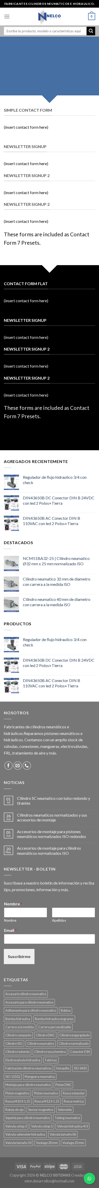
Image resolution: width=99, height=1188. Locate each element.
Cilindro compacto (18, 1035)
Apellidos (59, 920)
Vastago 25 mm (73, 1143)
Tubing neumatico (67, 1118)
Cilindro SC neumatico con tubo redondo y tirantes (53, 800)
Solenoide (65, 1110)
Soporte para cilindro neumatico (27, 1118)
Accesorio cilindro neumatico (25, 994)
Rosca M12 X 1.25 (47, 1101)
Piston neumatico (46, 1093)
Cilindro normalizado (74, 1043)
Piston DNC (63, 1085)
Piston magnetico (17, 1093)
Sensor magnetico (40, 1110)
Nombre (13, 903)
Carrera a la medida (19, 1027)
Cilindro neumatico (40, 1043)
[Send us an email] (17, 765)
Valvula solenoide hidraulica (25, 1134)
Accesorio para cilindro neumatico (29, 1002)
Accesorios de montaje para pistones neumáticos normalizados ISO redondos (51, 834)
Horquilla (62, 1068)
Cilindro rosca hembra (50, 1052)
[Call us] (27, 765)
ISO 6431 (80, 1068)
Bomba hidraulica (17, 1019)
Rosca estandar (74, 1093)
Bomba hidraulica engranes (54, 1019)
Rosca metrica (74, 1101)
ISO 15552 (12, 1077)
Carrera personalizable (54, 1027)
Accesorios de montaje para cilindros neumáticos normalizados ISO (49, 850)
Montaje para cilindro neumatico (28, 1085)
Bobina (66, 1010)
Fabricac (51, 1060)
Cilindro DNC (45, 1035)
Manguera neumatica (40, 1077)
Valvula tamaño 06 (63, 1134)
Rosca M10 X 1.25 (17, 1101)
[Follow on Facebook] (8, 765)
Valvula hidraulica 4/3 (72, 1126)
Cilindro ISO (14, 1043)
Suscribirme (19, 956)
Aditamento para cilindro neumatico (30, 1010)
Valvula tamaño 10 (18, 1143)
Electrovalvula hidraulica (22, 1060)
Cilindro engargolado (74, 1035)
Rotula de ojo (14, 1110)
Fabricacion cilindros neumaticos (28, 1068)
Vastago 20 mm (47, 1143)
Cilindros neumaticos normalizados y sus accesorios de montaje (52, 817)
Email (10, 930)
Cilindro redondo (17, 1052)
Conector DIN (80, 1052)
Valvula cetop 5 (42, 1126)
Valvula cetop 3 (16, 1126)
